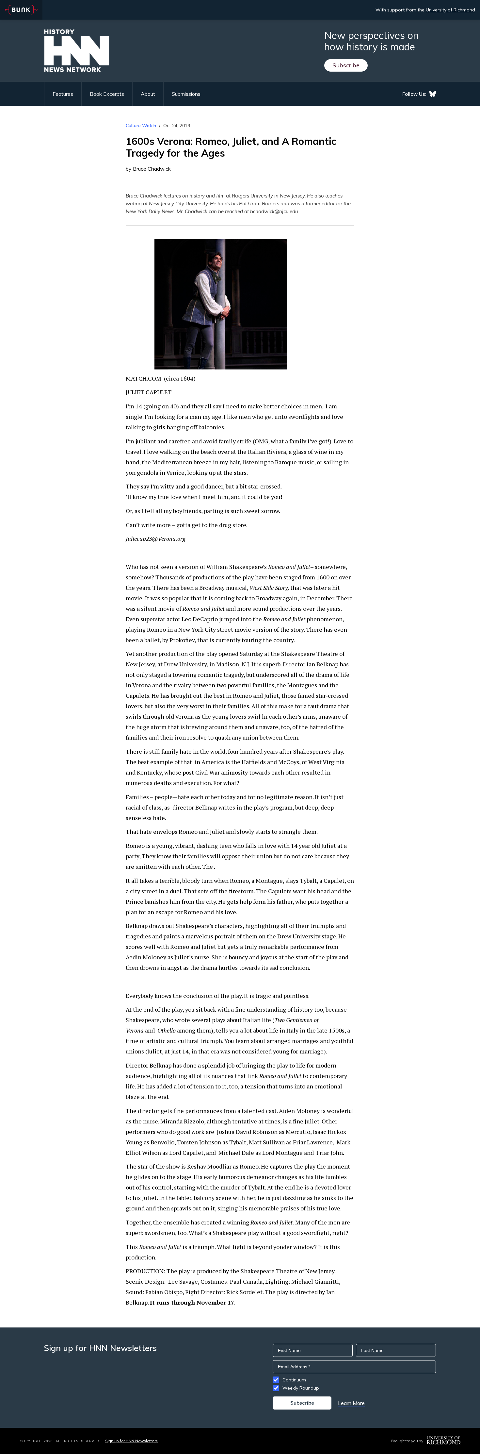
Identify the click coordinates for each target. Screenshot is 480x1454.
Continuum (294, 1380)
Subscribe (346, 65)
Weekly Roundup (300, 1388)
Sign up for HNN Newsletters (131, 1440)
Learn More (351, 1403)
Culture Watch (141, 125)
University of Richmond (450, 10)
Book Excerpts (107, 94)
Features (63, 94)
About (148, 94)
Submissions (186, 94)
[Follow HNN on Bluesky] (432, 94)
